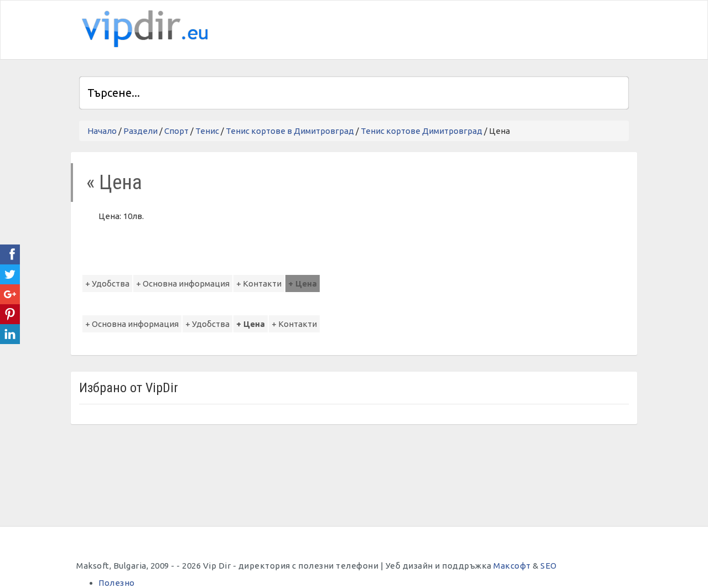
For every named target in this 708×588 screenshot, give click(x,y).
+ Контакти (259, 283)
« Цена (114, 182)
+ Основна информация (183, 283)
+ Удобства (107, 283)
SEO (548, 565)
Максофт (512, 565)
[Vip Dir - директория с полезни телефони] (143, 29)
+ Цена (302, 283)
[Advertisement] (499, 28)
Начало (102, 131)
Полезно (116, 582)
